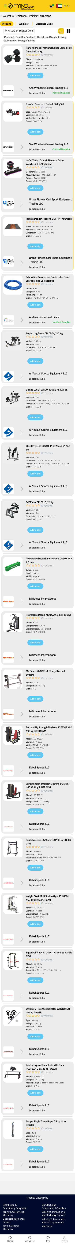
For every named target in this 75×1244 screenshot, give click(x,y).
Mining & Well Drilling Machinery (13, 1213)
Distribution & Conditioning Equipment (15, 1206)
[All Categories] (5, 6)
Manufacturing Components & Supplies (54, 1206)
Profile (65, 1240)
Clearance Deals (44, 23)
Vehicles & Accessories (53, 1219)
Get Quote (30, 1240)
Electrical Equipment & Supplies (14, 1220)
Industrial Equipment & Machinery (53, 1224)
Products (6, 23)
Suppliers (24, 23)
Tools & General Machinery (11, 1227)
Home (10, 1240)
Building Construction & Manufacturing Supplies (53, 1213)
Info (48, 1240)
